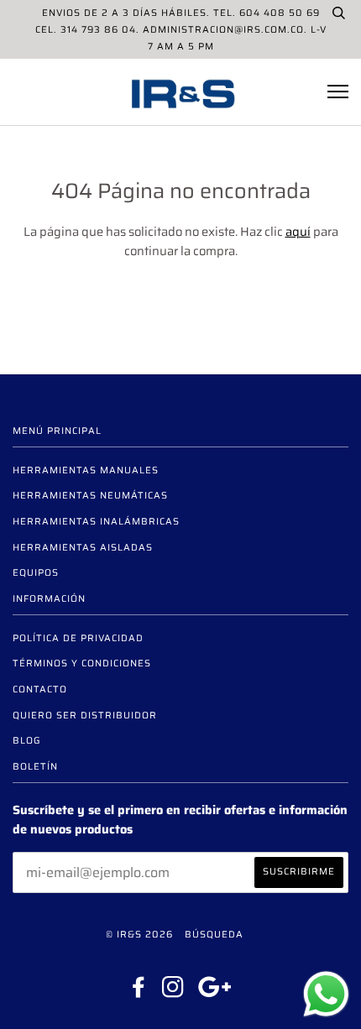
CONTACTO (40, 689)
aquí (298, 231)
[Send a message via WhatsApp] (326, 994)
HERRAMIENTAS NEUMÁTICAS (90, 495)
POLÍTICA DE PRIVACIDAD (78, 637)
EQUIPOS (36, 572)
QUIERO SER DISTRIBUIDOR (85, 715)
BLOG (27, 740)
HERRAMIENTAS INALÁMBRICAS (96, 521)
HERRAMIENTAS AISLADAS (83, 547)
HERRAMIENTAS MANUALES (86, 470)
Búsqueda (214, 934)
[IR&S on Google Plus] (214, 992)
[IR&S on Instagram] (173, 992)
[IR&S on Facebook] (139, 992)
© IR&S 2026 (139, 934)
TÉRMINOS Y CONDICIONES (82, 663)
